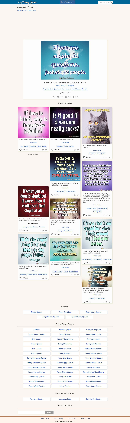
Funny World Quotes (36, 386)
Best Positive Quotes (93, 399)
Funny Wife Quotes (65, 381)
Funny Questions (65, 312)
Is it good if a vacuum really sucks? (62, 139)
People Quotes (47, 89)
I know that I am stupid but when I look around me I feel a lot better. (95, 252)
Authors (24, 10)
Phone (66, 271)
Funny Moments (93, 367)
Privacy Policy (58, 418)
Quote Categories (67, 2)
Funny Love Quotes (93, 330)
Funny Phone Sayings (65, 372)
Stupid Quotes (76, 89)
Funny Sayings (65, 334)
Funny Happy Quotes (65, 363)
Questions (57, 89)
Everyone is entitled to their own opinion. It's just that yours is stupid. (64, 184)
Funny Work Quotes (93, 334)
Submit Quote (85, 418)
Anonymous (32, 10)
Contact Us (71, 418)
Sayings (24, 227)
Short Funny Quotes (93, 312)
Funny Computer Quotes (36, 358)
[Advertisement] (65, 24)
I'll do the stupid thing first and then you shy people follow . (33, 267)
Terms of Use (44, 418)
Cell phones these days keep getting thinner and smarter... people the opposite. (65, 263)
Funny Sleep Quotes (36, 377)
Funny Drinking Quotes (93, 358)
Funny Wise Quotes (93, 381)
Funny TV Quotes (65, 377)
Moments (23, 274)
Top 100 (84, 89)
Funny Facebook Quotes (36, 363)
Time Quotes (97, 212)
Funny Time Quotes (36, 381)
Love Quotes (24, 146)
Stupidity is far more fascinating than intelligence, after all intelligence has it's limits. (63, 222)
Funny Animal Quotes (93, 353)
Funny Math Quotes (65, 367)
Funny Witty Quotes (65, 339)
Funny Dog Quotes (65, 358)
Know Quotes (86, 259)
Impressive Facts (65, 399)
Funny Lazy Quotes (93, 344)
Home (19, 10)
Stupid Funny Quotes (51, 317)
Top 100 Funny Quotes (79, 317)
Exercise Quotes (65, 349)
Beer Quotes (36, 349)
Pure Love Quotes (36, 399)
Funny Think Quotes (93, 377)
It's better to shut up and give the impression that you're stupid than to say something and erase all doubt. (96, 290)
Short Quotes (66, 89)
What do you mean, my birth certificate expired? (95, 146)
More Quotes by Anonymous (65, 85)
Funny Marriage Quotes (36, 367)
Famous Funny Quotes (93, 349)
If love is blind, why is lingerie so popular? (32, 139)
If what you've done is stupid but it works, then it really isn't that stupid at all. (32, 219)
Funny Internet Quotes (93, 363)
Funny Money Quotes (36, 372)
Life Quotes (36, 339)
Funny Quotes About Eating (93, 372)
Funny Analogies (65, 353)
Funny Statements (65, 344)
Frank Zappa (33, 271)
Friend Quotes (36, 353)
